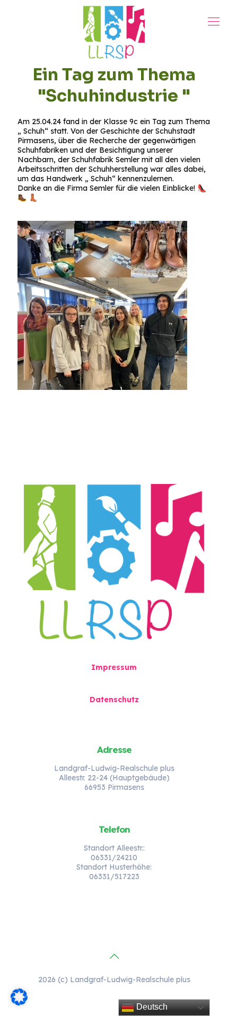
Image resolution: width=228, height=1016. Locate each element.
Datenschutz (114, 699)
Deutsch (151, 1006)
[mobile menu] (214, 21)
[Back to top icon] (114, 956)
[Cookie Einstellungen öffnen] (19, 1003)
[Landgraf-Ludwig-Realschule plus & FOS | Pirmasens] (114, 31)
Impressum (114, 667)
